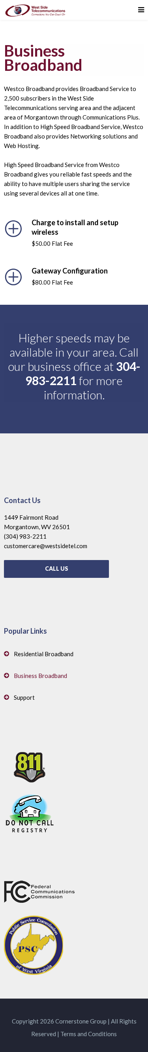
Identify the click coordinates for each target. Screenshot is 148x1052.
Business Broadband (40, 675)
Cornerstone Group (81, 1021)
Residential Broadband (43, 653)
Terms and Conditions (88, 1033)
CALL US (56, 568)
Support (24, 697)
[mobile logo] (35, 9)
